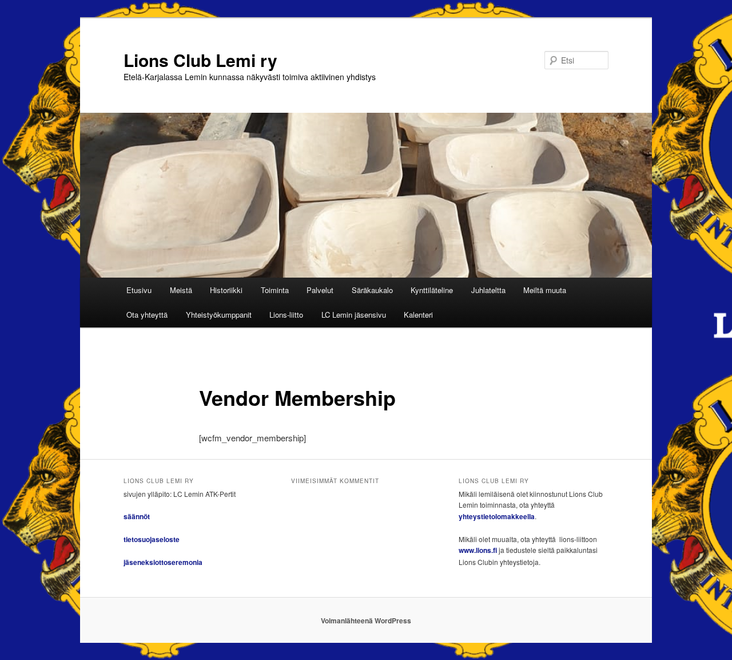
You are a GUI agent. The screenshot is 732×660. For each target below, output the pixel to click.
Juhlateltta (488, 289)
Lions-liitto (286, 314)
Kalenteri (418, 314)
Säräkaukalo (372, 289)
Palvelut (320, 289)
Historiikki (226, 289)
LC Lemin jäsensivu (353, 314)
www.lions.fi (478, 550)
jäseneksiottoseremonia (163, 562)
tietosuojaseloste (152, 539)
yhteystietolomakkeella (497, 516)
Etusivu (139, 289)
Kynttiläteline (432, 289)
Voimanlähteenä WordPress (366, 620)
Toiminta (275, 289)
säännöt (137, 516)
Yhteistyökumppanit (219, 314)
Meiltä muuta (544, 289)
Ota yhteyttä (147, 314)
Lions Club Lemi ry (200, 60)
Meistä (181, 289)
